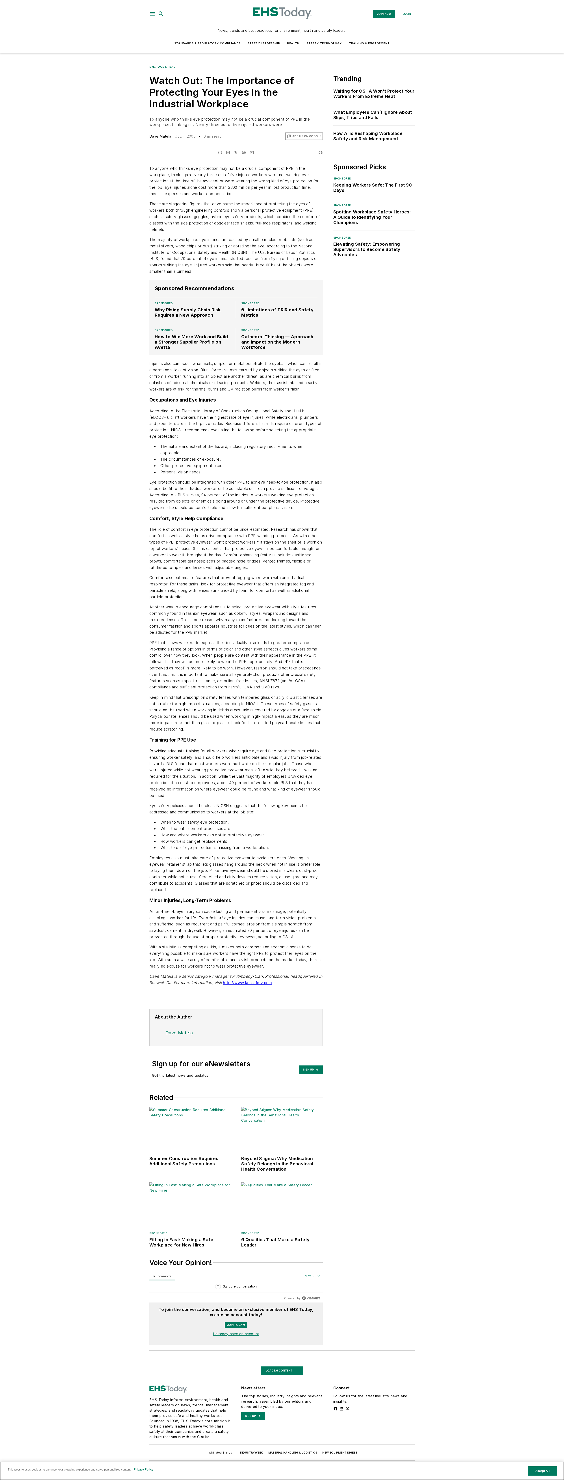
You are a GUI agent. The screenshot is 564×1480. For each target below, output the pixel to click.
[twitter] (236, 152)
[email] (252, 152)
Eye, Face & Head (162, 66)
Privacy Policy (143, 1469)
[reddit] (244, 152)
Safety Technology (324, 43)
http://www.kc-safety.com (247, 982)
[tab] (162, 1276)
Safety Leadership (264, 43)
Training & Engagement (369, 43)
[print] (320, 152)
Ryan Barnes (160, 1426)
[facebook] (220, 152)
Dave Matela (160, 136)
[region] (236, 1287)
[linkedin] (228, 152)
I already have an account (236, 1334)
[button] (152, 14)
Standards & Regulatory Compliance (207, 43)
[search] (161, 14)
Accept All (542, 1471)
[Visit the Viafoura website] (311, 1298)
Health (293, 43)
